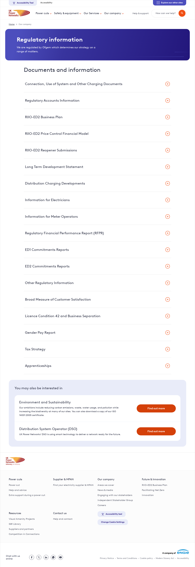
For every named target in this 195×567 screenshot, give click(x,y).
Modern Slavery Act (165, 558)
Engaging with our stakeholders (115, 495)
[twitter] (38, 557)
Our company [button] (112, 13)
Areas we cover (106, 485)
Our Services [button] (91, 13)
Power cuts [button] (42, 13)
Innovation (148, 495)
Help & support (141, 13)
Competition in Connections (24, 534)
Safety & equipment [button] (66, 13)
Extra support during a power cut (27, 495)
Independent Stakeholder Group (115, 500)
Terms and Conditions (127, 558)
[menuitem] (43, 13)
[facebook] (31, 557)
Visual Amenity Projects (22, 519)
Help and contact (62, 519)
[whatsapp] (53, 557)
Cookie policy (146, 558)
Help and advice (18, 490)
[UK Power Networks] (19, 13)
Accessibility (46, 2)
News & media (105, 490)
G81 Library (15, 524)
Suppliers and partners (21, 529)
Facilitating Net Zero (153, 490)
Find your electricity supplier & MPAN (73, 485)
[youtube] (60, 557)
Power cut (14, 485)
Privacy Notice (107, 558)
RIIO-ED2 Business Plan (154, 485)
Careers (102, 505)
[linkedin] (46, 557)
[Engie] (175, 551)
